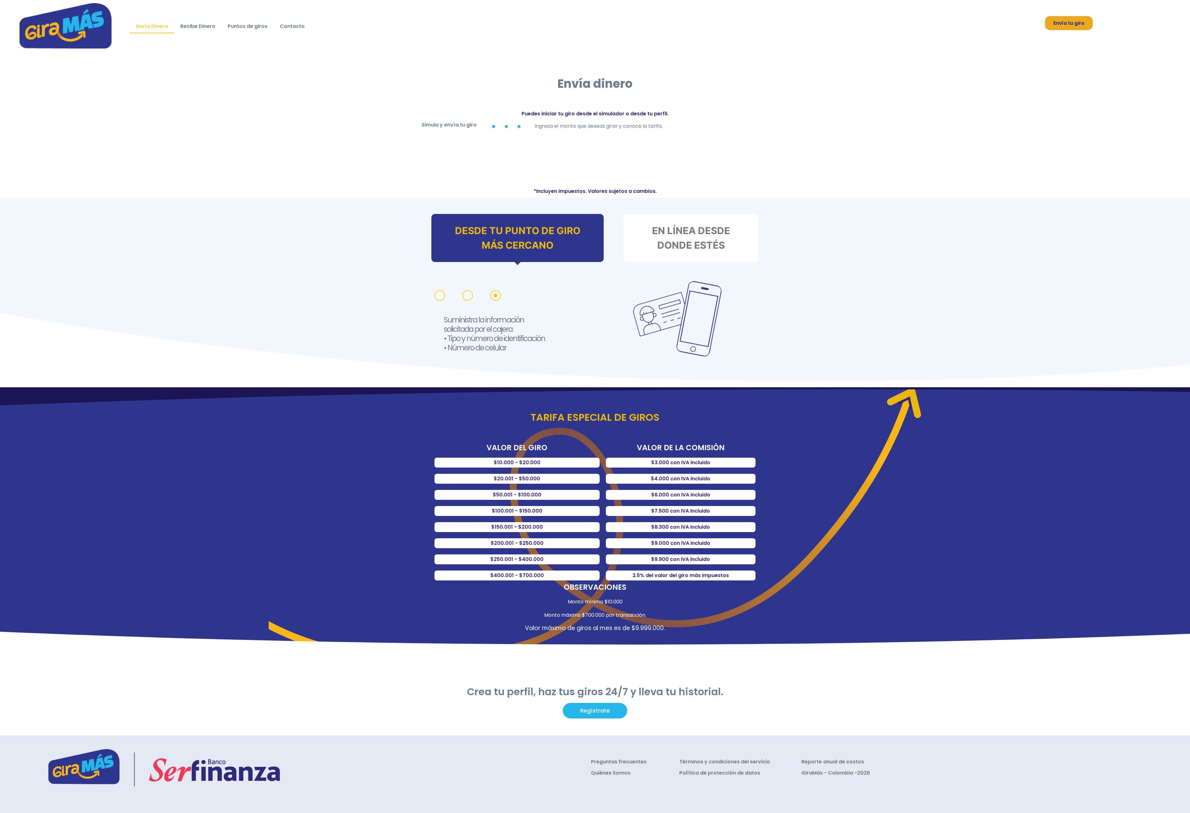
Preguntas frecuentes (618, 761)
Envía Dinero (152, 26)
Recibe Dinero (197, 26)
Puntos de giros (247, 26)
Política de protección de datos (719, 772)
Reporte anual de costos (832, 761)
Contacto (292, 26)
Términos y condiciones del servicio (724, 761)
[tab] (517, 238)
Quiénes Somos (610, 772)
